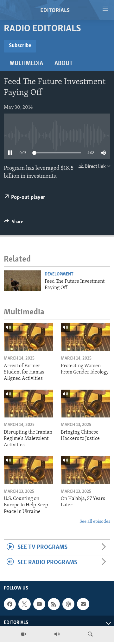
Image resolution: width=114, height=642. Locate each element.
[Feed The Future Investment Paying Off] (22, 280)
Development (59, 274)
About (63, 63)
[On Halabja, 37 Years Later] (85, 470)
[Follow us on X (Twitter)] (24, 604)
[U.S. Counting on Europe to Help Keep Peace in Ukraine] (28, 470)
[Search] (90, 634)
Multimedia (26, 63)
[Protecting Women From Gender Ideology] (85, 337)
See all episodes (94, 521)
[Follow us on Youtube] (39, 604)
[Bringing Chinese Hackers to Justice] (85, 403)
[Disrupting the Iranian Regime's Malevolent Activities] (28, 403)
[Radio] (57, 634)
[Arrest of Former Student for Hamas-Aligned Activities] (28, 337)
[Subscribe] (83, 604)
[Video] (23, 634)
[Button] (13, 223)
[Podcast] (68, 604)
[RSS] (54, 604)
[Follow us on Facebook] (10, 604)
